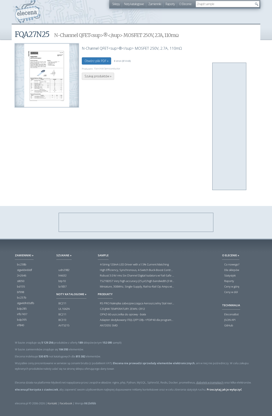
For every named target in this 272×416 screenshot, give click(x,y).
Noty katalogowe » (71, 294)
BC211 (62, 303)
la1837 (62, 286)
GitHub (228, 325)
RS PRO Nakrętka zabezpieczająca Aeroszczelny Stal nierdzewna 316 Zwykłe (137, 303)
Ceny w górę (231, 286)
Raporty (170, 4)
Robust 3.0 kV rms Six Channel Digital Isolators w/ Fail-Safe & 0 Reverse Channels (137, 275)
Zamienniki (154, 4)
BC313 (62, 320)
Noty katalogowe (134, 4)
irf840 (20, 325)
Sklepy (116, 4)
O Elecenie (185, 4)
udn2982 (63, 270)
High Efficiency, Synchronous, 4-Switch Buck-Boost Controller (137, 270)
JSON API (229, 320)
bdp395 (22, 320)
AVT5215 (63, 325)
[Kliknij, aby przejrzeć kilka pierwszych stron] (46, 75)
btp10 (62, 281)
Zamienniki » (24, 255)
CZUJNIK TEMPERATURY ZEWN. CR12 (122, 309)
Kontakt (52, 403)
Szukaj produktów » (98, 76)
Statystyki (230, 275)
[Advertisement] (229, 126)
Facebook (66, 403)
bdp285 (22, 308)
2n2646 (21, 275)
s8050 (20, 281)
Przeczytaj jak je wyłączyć (224, 389)
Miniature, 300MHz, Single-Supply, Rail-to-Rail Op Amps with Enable (137, 286)
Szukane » (64, 255)
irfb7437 (22, 314)
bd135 (21, 286)
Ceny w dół (231, 292)
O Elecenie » (230, 255)
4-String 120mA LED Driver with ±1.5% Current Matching (134, 264)
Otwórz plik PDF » (96, 61)
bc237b (21, 297)
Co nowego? (231, 264)
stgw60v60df (24, 270)
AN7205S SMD (109, 325)
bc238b (21, 264)
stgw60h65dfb (25, 303)
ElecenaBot (231, 314)
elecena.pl (28, 12)
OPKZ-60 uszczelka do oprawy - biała (123, 314)
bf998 (20, 292)
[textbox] (224, 4)
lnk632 (62, 275)
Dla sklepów (231, 270)
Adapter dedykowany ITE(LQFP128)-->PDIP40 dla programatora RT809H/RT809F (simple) (137, 320)
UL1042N (64, 309)
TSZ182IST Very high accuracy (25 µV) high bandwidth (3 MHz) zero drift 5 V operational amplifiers (137, 281)
